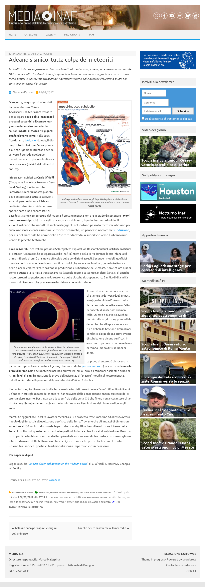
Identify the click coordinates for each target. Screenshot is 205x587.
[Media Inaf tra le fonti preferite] (168, 70)
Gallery (51, 34)
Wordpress (189, 559)
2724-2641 (23, 570)
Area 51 (191, 570)
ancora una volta (92, 366)
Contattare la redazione (181, 565)
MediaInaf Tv (72, 34)
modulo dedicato (101, 501)
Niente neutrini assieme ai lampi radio (104, 528)
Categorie (30, 34)
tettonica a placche (91, 492)
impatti (54, 492)
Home (12, 34)
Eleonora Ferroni (22, 92)
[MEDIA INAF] (42, 20)
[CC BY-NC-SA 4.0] (54, 480)
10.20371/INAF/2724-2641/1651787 (26, 506)
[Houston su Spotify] (168, 202)
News (30, 492)
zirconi (107, 492)
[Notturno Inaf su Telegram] (168, 223)
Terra (62, 492)
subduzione (121, 230)
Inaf (91, 34)
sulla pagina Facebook (94, 497)
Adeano (31, 140)
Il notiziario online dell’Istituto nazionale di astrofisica (42, 23)
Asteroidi (43, 492)
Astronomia (19, 492)
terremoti (72, 492)
